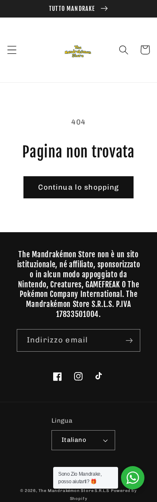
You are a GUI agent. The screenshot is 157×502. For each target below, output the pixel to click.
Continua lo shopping (78, 187)
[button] (12, 50)
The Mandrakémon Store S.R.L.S (74, 490)
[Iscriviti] (129, 340)
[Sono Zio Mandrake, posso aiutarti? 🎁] (132, 477)
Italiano (74, 440)
